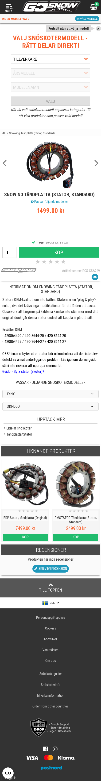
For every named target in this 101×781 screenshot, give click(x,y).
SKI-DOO (13, 406)
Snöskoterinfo (50, 685)
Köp (58, 252)
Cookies (50, 628)
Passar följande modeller (51, 202)
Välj (50, 101)
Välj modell (88, 18)
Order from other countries (50, 706)
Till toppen (50, 590)
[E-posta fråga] (95, 277)
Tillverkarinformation (50, 696)
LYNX (11, 394)
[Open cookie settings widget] (8, 773)
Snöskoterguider (50, 674)
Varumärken (50, 650)
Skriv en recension (52, 569)
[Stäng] (98, 28)
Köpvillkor (50, 639)
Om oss (50, 661)
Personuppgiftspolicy (50, 618)
